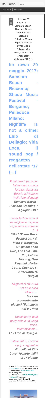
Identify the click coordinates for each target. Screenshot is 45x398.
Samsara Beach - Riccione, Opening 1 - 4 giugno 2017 (23, 205)
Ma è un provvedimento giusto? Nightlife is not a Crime (24, 302)
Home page (18, 9)
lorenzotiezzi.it (16, 368)
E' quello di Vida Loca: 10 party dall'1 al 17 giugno (24, 353)
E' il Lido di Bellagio (23, 333)
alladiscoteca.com (27, 370)
